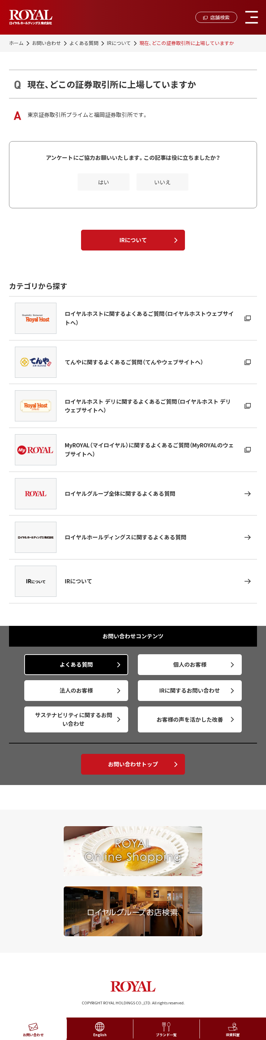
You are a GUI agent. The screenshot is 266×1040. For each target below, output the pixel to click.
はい (103, 182)
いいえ (162, 182)
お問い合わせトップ (133, 764)
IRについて (119, 42)
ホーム (16, 42)
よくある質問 (83, 42)
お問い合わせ (46, 42)
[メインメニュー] (251, 17)
